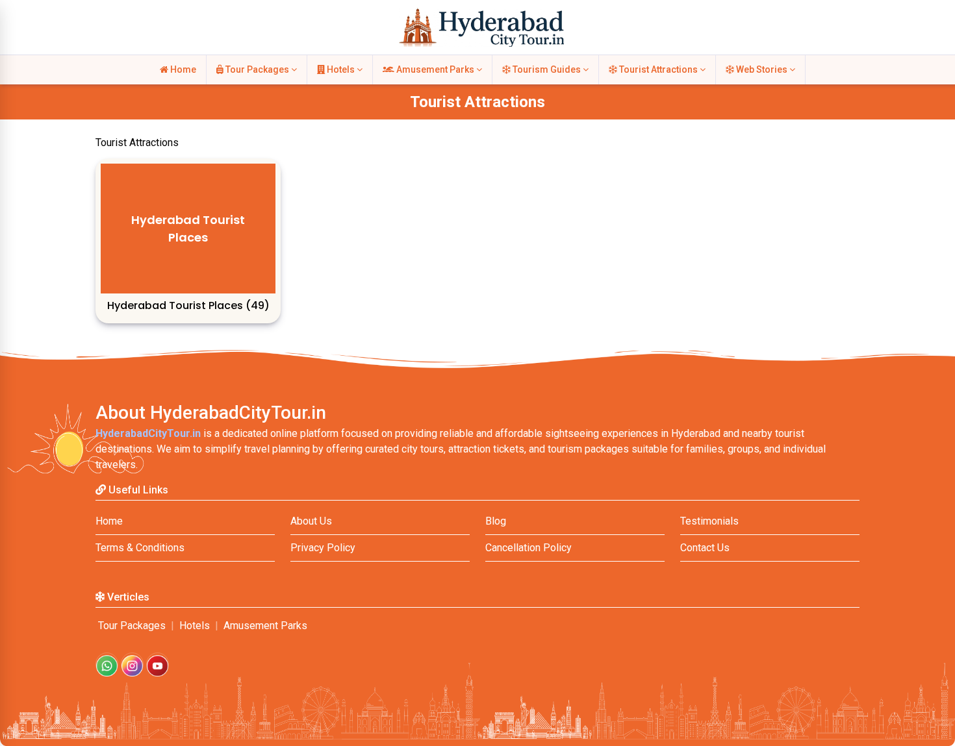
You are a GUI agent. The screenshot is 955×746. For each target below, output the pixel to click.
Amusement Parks (435, 69)
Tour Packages (257, 69)
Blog (495, 521)
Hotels (341, 69)
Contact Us (705, 547)
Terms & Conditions (140, 547)
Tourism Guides (547, 69)
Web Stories (761, 69)
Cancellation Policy (528, 547)
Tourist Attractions (658, 69)
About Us (311, 521)
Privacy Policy (322, 547)
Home (182, 69)
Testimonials (709, 521)
